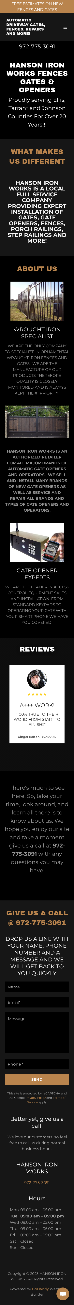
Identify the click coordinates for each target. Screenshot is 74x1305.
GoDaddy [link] (40, 1289)
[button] (65, 27)
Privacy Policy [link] (35, 1098)
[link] (27, 33)
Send (37, 1079)
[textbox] (37, 987)
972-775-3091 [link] (37, 46)
